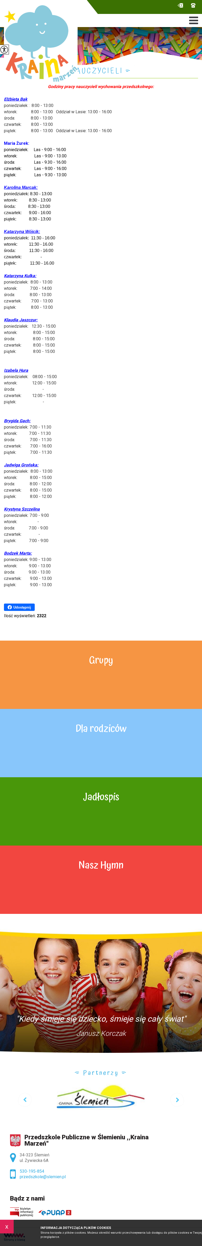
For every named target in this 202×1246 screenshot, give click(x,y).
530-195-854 (192, 6)
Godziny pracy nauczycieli (63, 71)
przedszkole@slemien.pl (181, 6)
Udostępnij (22, 607)
